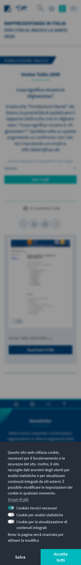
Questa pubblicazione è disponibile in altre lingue (40, 161)
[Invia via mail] (45, 224)
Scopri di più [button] (18, 499)
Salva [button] (20, 557)
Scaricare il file (40, 349)
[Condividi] (55, 224)
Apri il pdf (40, 179)
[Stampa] (34, 224)
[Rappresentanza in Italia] (21, 8)
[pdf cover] (40, 283)
